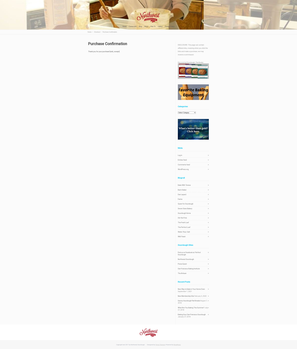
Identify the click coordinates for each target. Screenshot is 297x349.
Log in (180, 155)
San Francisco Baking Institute (189, 269)
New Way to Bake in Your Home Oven (191, 289)
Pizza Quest (182, 264)
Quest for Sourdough (185, 204)
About (146, 26)
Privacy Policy (170, 26)
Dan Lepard (182, 194)
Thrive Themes (160, 345)
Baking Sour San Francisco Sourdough (192, 314)
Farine (180, 199)
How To (152, 26)
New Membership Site (186, 296)
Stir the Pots (182, 218)
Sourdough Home (184, 213)
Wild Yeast (182, 236)
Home (124, 26)
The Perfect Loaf (184, 227)
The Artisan (182, 273)
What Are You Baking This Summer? (191, 308)
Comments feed (184, 165)
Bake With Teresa (184, 185)
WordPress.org (183, 169)
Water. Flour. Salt (184, 232)
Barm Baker (182, 190)
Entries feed (182, 160)
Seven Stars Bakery (185, 208)
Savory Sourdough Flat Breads (189, 301)
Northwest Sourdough (186, 259)
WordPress (177, 345)
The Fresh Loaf (183, 222)
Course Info (133, 26)
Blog (140, 26)
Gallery (160, 26)
